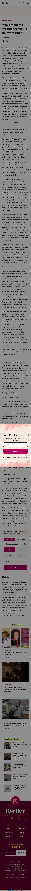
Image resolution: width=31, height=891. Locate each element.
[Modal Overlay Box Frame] (15, 445)
